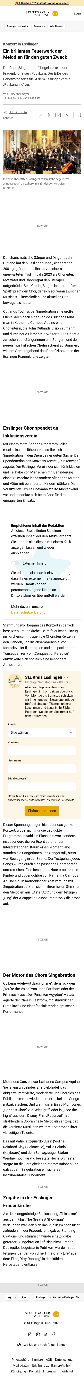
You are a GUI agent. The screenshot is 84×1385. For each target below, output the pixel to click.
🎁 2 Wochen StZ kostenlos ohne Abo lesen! (42, 3)
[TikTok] (46, 1334)
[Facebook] (54, 1334)
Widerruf (67, 1371)
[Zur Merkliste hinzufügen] (78, 115)
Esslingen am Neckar (18, 26)
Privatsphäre (20, 1359)
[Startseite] (9, 1297)
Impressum (50, 1371)
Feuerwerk (39, 26)
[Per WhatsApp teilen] (66, 115)
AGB (49, 1359)
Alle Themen (56, 26)
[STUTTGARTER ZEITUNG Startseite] (42, 13)
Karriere (37, 1359)
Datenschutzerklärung (28, 612)
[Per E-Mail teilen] (58, 115)
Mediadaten (21, 1365)
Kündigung (18, 1371)
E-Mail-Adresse (17, 778)
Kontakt (34, 1371)
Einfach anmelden (42, 811)
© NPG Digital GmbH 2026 (42, 1323)
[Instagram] (30, 1334)
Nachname (14, 760)
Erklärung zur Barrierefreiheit (51, 1365)
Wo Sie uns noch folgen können (45, 1345)
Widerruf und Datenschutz (60, 800)
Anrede (12, 724)
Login (77, 13)
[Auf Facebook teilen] (49, 115)
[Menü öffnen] (4, 14)
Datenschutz (63, 1359)
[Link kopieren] (40, 115)
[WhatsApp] (38, 1334)
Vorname (13, 742)
